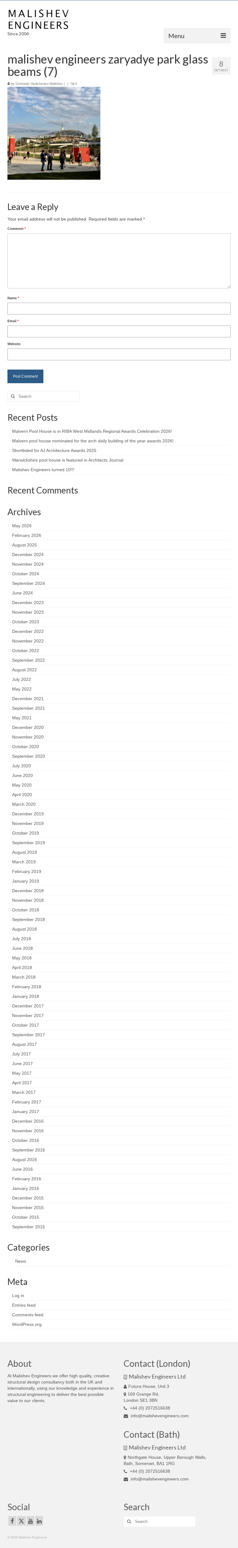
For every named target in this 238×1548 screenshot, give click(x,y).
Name (13, 298)
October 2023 (25, 621)
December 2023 (28, 602)
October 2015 (25, 1217)
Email (13, 321)
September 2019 (28, 842)
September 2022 (28, 660)
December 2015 (28, 1197)
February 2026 (26, 535)
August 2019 (24, 852)
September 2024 (28, 583)
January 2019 (25, 881)
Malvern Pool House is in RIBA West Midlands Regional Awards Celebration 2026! (92, 431)
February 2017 (26, 1101)
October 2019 (25, 833)
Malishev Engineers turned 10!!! (43, 469)
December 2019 (28, 813)
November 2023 (28, 612)
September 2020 (28, 756)
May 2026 (22, 525)
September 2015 (28, 1226)
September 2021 (28, 708)
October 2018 (25, 909)
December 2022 (28, 631)
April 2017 (22, 1082)
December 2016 (28, 1121)
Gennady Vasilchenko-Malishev (39, 84)
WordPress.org (27, 1324)
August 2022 (24, 669)
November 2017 (28, 1015)
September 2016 (28, 1149)
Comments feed (27, 1314)
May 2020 (22, 785)
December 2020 (28, 727)
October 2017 (25, 1025)
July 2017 (21, 1053)
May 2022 (22, 688)
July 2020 (21, 765)
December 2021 (28, 698)
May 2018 (22, 957)
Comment (16, 228)
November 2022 (28, 640)
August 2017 (24, 1044)
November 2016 (28, 1130)
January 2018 (25, 996)
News (20, 1261)
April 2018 (22, 967)
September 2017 (28, 1034)
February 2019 (26, 871)
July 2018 (21, 938)
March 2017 (24, 1092)
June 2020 (22, 775)
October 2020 (25, 746)
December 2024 (28, 554)
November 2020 (28, 737)
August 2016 (24, 1159)
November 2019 (28, 823)
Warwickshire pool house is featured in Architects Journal (67, 460)
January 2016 (25, 1188)
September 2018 (28, 919)
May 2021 (22, 717)
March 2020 (24, 804)
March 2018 (24, 977)
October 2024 (25, 573)
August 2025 (24, 544)
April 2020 (22, 794)
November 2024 (28, 564)
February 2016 (26, 1178)
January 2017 (25, 1111)
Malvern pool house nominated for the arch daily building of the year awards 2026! (93, 440)
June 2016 (22, 1169)
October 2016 (25, 1140)
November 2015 (28, 1207)
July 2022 (21, 679)
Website (13, 344)
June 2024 (22, 592)
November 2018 (28, 900)
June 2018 (22, 948)
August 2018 (24, 929)
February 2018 (26, 986)
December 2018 (28, 890)
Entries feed (24, 1305)
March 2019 (24, 861)
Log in (18, 1295)
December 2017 (28, 1005)
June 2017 (22, 1063)
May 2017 (22, 1073)
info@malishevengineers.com (159, 1415)
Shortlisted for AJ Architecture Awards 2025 (54, 450)
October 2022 (25, 650)
